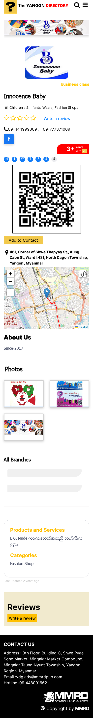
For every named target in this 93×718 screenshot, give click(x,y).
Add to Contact (23, 240)
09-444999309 (22, 129)
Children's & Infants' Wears (30, 107)
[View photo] (24, 393)
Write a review (57, 118)
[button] (47, 293)
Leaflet (83, 327)
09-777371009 (56, 129)
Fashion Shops (66, 107)
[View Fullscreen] (10, 292)
